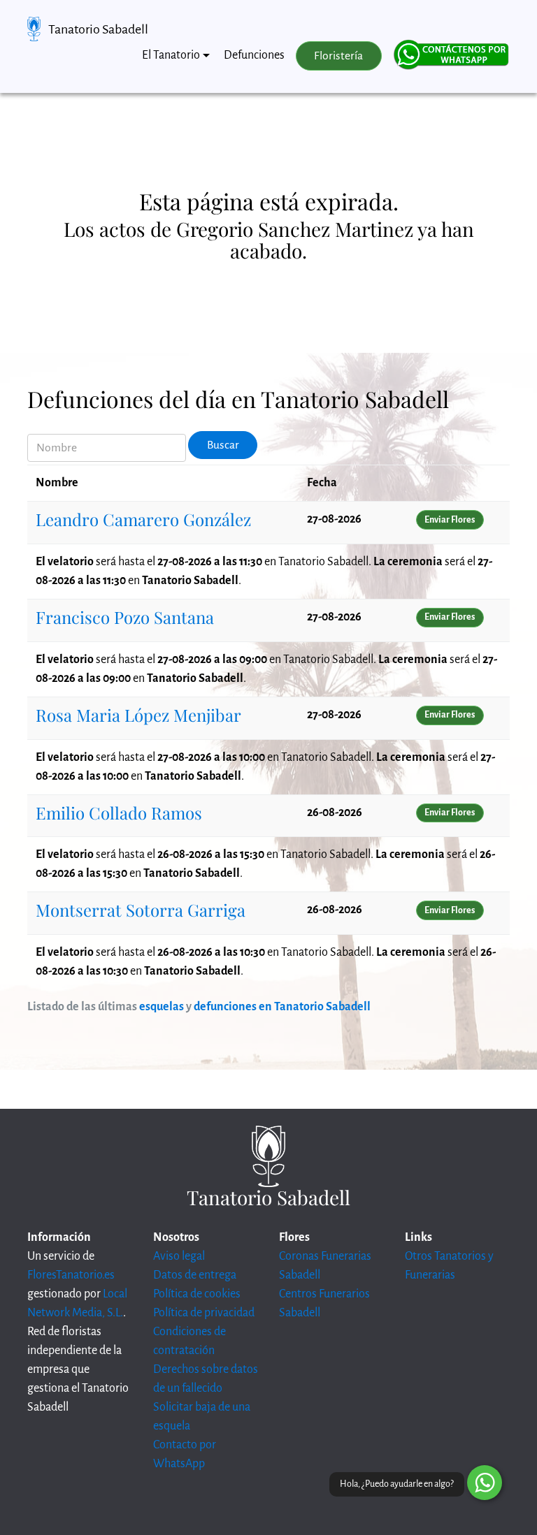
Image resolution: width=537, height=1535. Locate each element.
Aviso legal (179, 1256)
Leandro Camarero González (143, 519)
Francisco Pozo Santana (125, 617)
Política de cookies (197, 1294)
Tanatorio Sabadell (98, 29)
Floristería (338, 56)
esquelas (161, 1007)
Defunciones (254, 55)
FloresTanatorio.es (71, 1275)
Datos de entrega (194, 1275)
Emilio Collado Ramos (119, 812)
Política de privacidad (204, 1313)
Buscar (223, 445)
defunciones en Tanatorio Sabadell (282, 1007)
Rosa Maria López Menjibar (138, 715)
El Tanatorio (171, 55)
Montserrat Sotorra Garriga (140, 910)
